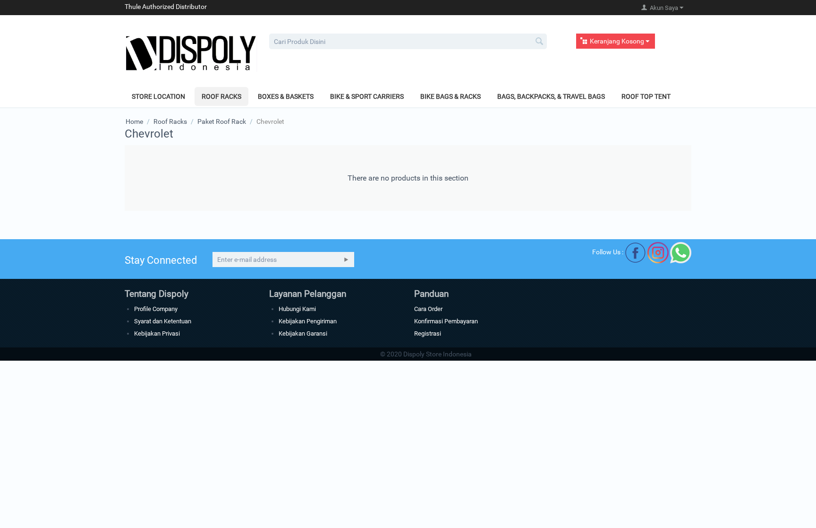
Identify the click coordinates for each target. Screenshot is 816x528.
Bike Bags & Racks (450, 96)
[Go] (346, 259)
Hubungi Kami (297, 308)
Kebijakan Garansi (303, 333)
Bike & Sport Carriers (367, 96)
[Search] (539, 42)
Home (134, 121)
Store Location (158, 96)
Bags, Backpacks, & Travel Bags (551, 96)
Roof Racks (221, 96)
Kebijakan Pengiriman (308, 321)
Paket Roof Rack (221, 121)
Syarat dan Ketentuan (162, 321)
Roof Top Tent (646, 96)
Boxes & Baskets (286, 96)
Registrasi (427, 333)
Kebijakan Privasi (157, 333)
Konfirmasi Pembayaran (446, 321)
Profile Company (156, 308)
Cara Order (428, 308)
